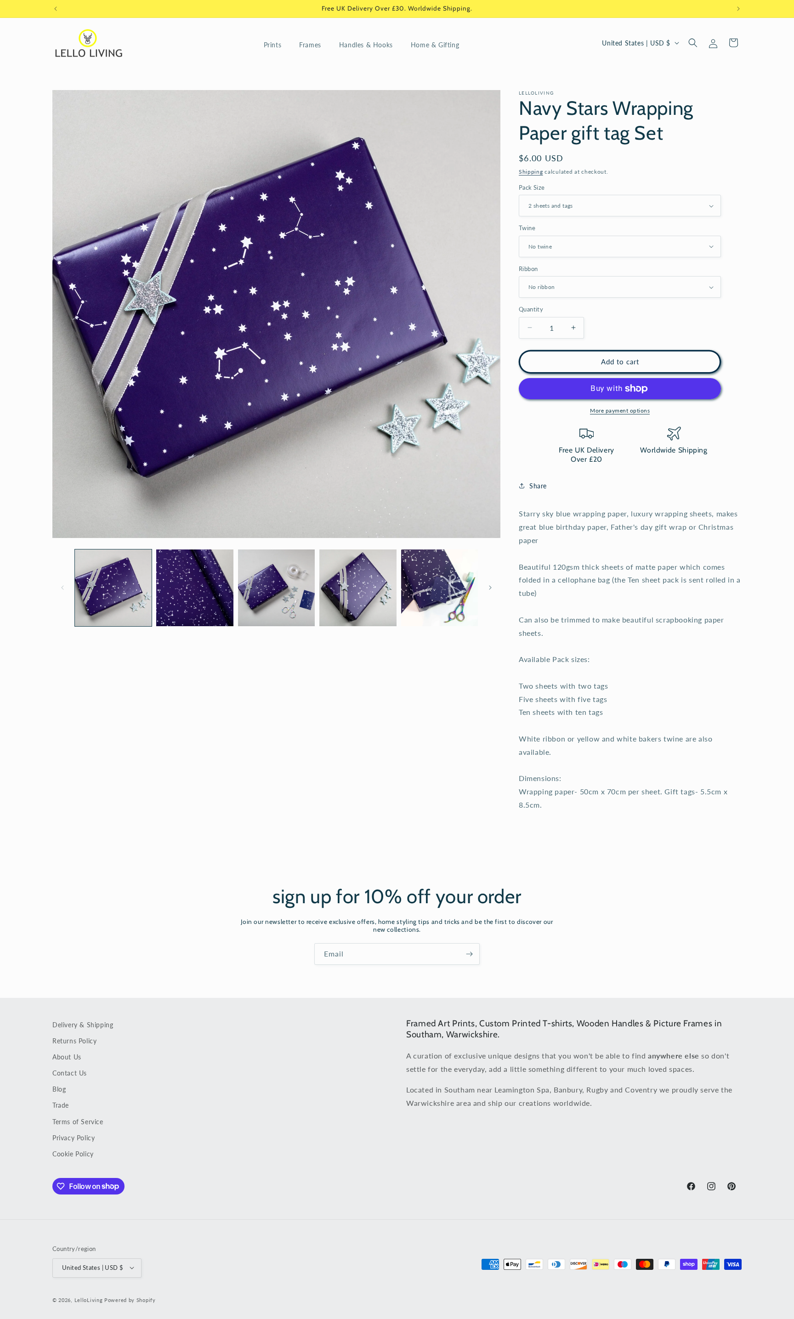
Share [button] (538, 486)
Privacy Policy (73, 1138)
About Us (66, 1057)
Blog (59, 1089)
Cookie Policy (73, 1154)
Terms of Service (77, 1122)
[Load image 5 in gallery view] (439, 587)
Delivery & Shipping (82, 1025)
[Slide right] (490, 587)
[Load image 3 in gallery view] (276, 587)
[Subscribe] (469, 954)
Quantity (531, 309)
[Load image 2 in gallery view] (194, 587)
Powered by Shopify (130, 1299)
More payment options (620, 410)
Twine (527, 228)
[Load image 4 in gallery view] (357, 587)
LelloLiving (88, 1299)
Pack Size (532, 187)
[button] (276, 45)
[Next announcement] (738, 8)
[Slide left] (62, 587)
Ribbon (528, 268)
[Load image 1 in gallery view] (113, 587)
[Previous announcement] (55, 8)
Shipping (531, 171)
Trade (60, 1106)
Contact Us (69, 1073)
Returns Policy (74, 1041)
